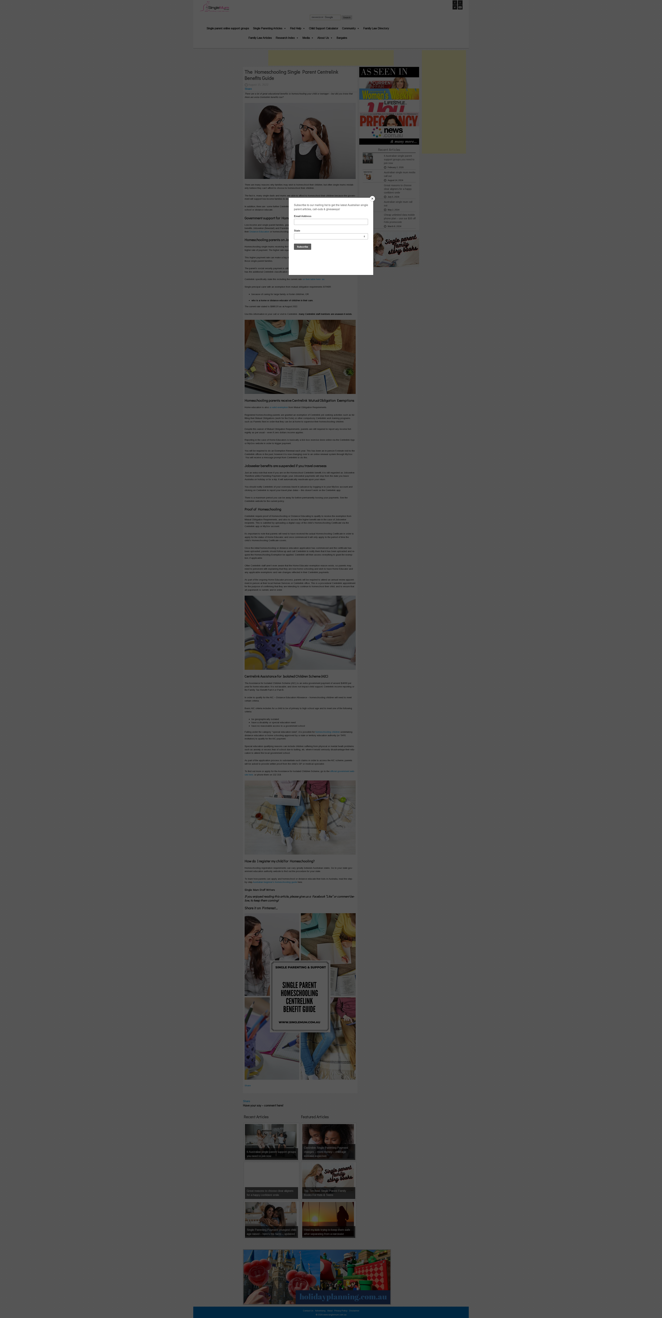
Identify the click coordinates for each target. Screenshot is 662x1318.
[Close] (372, 198)
